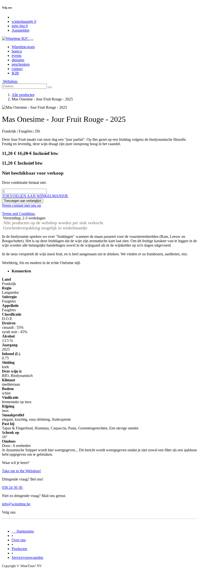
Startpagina (23, 531)
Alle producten (23, 95)
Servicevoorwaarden (27, 557)
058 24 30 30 (12, 487)
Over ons (19, 540)
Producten (19, 549)
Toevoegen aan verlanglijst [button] (22, 201)
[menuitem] (23, 47)
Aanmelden (20, 30)
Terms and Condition (18, 214)
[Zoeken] (50, 87)
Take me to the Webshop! (21, 471)
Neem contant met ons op (21, 205)
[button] (35, 196)
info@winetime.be (16, 504)
